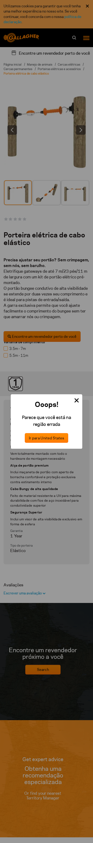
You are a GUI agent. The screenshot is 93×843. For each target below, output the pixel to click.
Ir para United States (46, 438)
